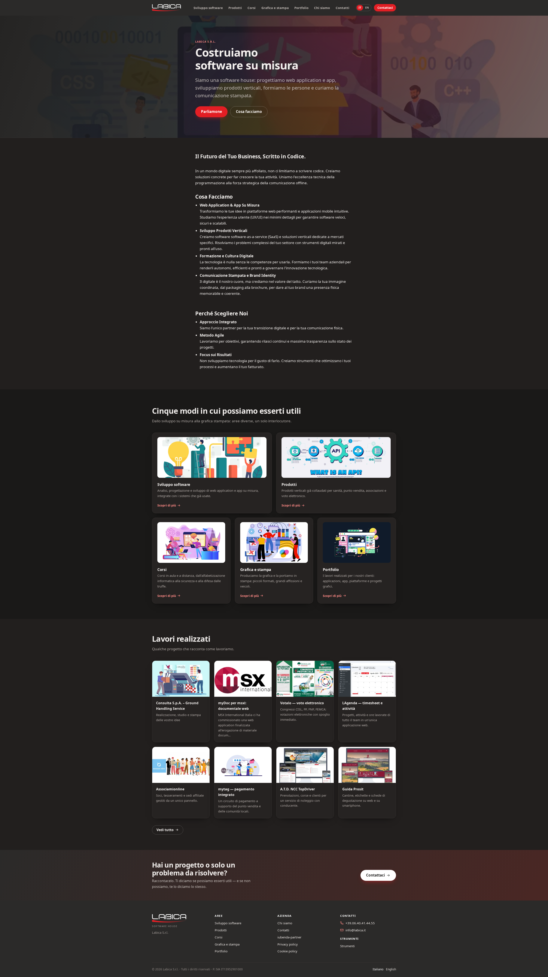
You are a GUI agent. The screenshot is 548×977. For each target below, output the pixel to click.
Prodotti (235, 8)
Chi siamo (322, 8)
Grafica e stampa (275, 8)
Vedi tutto (165, 829)
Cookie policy (287, 951)
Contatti (342, 8)
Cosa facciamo (249, 111)
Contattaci (385, 8)
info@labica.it (355, 930)
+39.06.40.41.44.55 (360, 923)
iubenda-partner (289, 937)
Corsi (251, 8)
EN (367, 7)
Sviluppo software (208, 8)
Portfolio (301, 8)
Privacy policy (287, 944)
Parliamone (211, 111)
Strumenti (347, 946)
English (391, 969)
